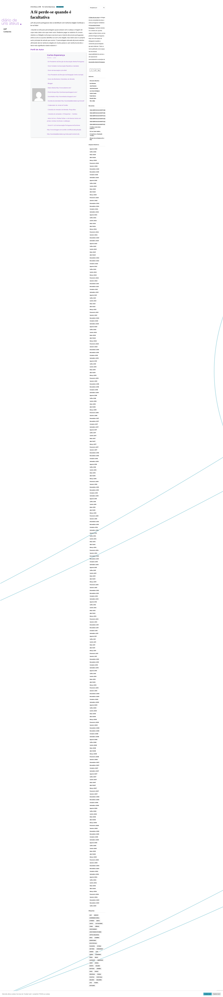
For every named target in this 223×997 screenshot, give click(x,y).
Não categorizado (60, 6)
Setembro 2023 (94, 240)
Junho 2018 (93, 401)
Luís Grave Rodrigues (95, 91)
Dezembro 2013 (94, 556)
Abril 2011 (92, 647)
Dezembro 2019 (94, 349)
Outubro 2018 (94, 389)
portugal (99, 977)
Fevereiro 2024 (94, 232)
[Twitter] (95, 70)
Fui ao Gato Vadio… (95, 131)
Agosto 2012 (93, 602)
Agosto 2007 (93, 774)
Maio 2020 (93, 335)
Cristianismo (93, 929)
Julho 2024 (93, 217)
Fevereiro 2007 (94, 791)
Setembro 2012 (94, 599)
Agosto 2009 (93, 705)
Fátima (99, 946)
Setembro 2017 (94, 427)
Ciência (97, 926)
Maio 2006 (93, 817)
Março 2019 (93, 375)
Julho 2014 (93, 536)
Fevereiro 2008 (94, 756)
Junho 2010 (93, 676)
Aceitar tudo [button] (207, 994)
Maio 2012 (92, 610)
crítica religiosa (94, 934)
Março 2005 (93, 857)
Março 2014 (93, 547)
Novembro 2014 (94, 524)
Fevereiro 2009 (94, 722)
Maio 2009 (93, 713)
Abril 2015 (92, 510)
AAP (5, 29)
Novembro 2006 (94, 799)
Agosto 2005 (93, 842)
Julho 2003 (93, 905)
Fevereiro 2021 (94, 312)
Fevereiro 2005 (94, 860)
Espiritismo (93, 940)
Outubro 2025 (94, 174)
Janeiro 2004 (94, 897)
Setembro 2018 (94, 392)
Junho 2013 (93, 573)
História (92, 949)
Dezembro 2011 (94, 625)
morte (91, 965)
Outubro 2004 (94, 871)
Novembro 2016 (94, 455)
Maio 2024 (93, 223)
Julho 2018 (93, 398)
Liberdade (100, 960)
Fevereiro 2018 (94, 412)
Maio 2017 (92, 438)
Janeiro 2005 (93, 862)
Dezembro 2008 (94, 728)
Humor (91, 951)
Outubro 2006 (94, 802)
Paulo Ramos (93, 96)
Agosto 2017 (93, 430)
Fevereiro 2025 (94, 197)
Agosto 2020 (93, 326)
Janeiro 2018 (93, 415)
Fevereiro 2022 (94, 278)
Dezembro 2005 (94, 831)
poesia (99, 974)
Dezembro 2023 (94, 237)
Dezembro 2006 (94, 796)
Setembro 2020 (94, 323)
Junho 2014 (93, 539)
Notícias (92, 968)
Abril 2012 (92, 613)
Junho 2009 (93, 710)
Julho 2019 (93, 364)
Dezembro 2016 (94, 452)
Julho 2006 (93, 811)
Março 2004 (93, 891)
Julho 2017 (93, 432)
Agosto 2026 (93, 149)
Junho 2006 (93, 814)
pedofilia (92, 974)
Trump (96, 982)
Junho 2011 (93, 642)
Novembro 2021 (94, 286)
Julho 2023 (93, 246)
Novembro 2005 (94, 834)
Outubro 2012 (94, 596)
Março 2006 (93, 822)
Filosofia (92, 946)
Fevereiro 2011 (94, 653)
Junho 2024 (93, 220)
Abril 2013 (92, 579)
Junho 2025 (93, 186)
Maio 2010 (93, 679)
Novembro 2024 (94, 206)
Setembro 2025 (94, 177)
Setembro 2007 (94, 771)
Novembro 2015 (94, 490)
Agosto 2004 (93, 877)
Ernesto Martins (94, 80)
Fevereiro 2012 (94, 619)
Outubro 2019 (94, 355)
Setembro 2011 (94, 633)
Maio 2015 (92, 507)
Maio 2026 (93, 154)
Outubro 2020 (94, 321)
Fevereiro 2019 (94, 378)
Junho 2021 (93, 300)
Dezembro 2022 (94, 258)
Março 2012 (93, 616)
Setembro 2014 (94, 530)
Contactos (7, 32)
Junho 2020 (93, 332)
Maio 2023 (93, 252)
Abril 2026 (93, 157)
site (91, 982)
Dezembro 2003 (94, 900)
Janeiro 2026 (93, 166)
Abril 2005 (93, 854)
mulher (98, 965)
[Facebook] (91, 70)
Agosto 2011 (93, 636)
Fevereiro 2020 (94, 344)
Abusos (96, 915)
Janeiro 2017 (93, 450)
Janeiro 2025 (93, 200)
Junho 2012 (93, 607)
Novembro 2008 (94, 731)
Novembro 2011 (94, 627)
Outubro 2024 (94, 209)
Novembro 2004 (94, 868)
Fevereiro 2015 (94, 516)
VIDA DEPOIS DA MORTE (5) (97, 113)
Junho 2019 (93, 366)
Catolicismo (98, 923)
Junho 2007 (93, 779)
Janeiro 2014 (93, 553)
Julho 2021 (93, 298)
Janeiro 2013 (93, 587)
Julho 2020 (93, 329)
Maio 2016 (92, 473)
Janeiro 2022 (93, 281)
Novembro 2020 (94, 318)
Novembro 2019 (94, 352)
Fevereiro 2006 (94, 825)
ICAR (97, 951)
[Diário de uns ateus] (11, 14)
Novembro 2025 (94, 172)
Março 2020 (93, 341)
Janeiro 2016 (93, 484)
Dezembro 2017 (94, 418)
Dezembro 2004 (94, 865)
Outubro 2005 (94, 837)
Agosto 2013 (93, 567)
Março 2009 (93, 719)
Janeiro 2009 (93, 725)
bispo (98, 920)
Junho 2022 (93, 272)
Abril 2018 (92, 407)
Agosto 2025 (93, 180)
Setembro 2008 (94, 736)
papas (96, 971)
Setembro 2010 (94, 667)
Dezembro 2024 (94, 203)
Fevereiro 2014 (94, 550)
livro (91, 963)
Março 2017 (93, 444)
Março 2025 (93, 194)
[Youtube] (98, 70)
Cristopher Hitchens (95, 932)
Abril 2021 (92, 306)
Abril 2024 (93, 226)
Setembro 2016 (94, 461)
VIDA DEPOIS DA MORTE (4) (97, 115)
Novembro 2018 (94, 387)
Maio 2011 (92, 645)
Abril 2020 (93, 338)
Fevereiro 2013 (94, 584)
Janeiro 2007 (93, 794)
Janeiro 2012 (93, 622)
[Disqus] (58, 162)
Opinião (99, 968)
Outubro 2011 (93, 630)
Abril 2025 (93, 192)
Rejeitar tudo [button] (216, 994)
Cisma (91, 926)
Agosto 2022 (93, 266)
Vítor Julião (92, 101)
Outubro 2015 (94, 493)
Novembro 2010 (94, 662)
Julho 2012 (93, 604)
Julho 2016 (93, 467)
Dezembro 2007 (94, 762)
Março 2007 (93, 788)
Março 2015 (93, 513)
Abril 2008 (93, 751)
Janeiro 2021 (93, 315)
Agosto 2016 (93, 464)
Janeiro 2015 (93, 518)
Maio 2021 (92, 303)
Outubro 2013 (94, 561)
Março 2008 (93, 754)
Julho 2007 (93, 776)
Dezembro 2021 (94, 283)
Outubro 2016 (94, 458)
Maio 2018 (93, 404)
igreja (91, 954)
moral (96, 963)
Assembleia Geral (94, 918)
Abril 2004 (93, 888)
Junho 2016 (93, 470)
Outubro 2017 (94, 424)
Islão (91, 957)
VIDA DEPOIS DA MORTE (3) (97, 118)
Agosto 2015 (93, 498)
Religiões (99, 980)
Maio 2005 (93, 851)
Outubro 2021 (94, 289)
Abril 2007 (93, 785)
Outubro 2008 (94, 733)
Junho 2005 (93, 848)
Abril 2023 (93, 255)
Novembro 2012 (94, 593)
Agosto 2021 (93, 295)
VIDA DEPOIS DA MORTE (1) (97, 124)
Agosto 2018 (93, 395)
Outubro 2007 (94, 768)
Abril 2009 (93, 716)
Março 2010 (93, 685)
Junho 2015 (93, 504)
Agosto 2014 (93, 533)
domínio (97, 937)
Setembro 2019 (94, 358)
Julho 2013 (93, 570)
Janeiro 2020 (93, 346)
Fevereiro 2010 (94, 688)
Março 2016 (93, 478)
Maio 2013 (92, 576)
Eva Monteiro (93, 83)
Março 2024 (93, 229)
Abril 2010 (92, 682)
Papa (91, 971)
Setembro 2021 (94, 292)
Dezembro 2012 (94, 590)
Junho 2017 (93, 435)
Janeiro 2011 (93, 656)
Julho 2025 (93, 183)
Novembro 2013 (94, 559)
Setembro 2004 (94, 874)
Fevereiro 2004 (94, 894)
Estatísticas (93, 943)
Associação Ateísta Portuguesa (97, 62)
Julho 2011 (93, 639)
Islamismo (98, 954)
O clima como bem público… (95, 127)
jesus (96, 957)
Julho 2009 (93, 708)
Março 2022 (93, 275)
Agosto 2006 (93, 808)
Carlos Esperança (56, 55)
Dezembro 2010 (94, 659)
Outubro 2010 (94, 665)
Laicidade (92, 960)
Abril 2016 (92, 475)
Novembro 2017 (94, 421)
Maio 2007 (93, 782)
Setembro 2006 (94, 805)
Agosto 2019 (93, 361)
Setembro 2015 (94, 495)
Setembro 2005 (94, 839)
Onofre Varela (93, 93)
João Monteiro (93, 86)
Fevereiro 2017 (94, 447)
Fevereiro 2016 (94, 481)
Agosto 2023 (93, 243)
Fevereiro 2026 (94, 163)
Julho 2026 (93, 151)
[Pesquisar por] (103, 7)
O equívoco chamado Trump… (96, 134)
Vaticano (92, 985)
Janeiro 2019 (93, 381)
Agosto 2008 (93, 739)
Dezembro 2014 (94, 521)
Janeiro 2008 (94, 759)
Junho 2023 (93, 249)
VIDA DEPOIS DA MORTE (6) (97, 110)
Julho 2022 (93, 269)
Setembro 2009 (94, 702)
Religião (92, 980)
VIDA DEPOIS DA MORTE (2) (97, 121)
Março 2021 (93, 309)
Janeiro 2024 (93, 235)
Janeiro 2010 (93, 690)
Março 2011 (93, 650)
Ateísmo (92, 920)
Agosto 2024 (93, 215)
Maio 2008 (93, 748)
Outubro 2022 (94, 263)
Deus (91, 937)
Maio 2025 (93, 189)
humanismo (100, 949)
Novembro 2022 (94, 260)
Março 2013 (93, 581)
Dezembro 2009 (94, 693)
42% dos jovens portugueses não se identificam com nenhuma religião (53, 23)
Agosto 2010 (93, 670)
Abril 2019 (92, 372)
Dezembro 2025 (94, 169)
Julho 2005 (93, 845)
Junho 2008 (93, 745)
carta (91, 923)
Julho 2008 (93, 742)
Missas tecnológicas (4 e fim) (97, 138)
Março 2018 (93, 410)
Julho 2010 (93, 673)
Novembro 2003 (94, 903)
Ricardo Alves (93, 98)
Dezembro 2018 (94, 384)
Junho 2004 (93, 883)
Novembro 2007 (94, 765)
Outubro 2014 (94, 527)
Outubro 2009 (94, 699)
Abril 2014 (92, 544)
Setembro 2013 (94, 564)
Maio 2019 (92, 369)
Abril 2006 (93, 819)
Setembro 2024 (94, 212)
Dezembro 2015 (94, 487)
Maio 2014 (93, 541)
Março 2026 (93, 160)
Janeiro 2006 (93, 828)
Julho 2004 (93, 880)
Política (92, 977)
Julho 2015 (93, 501)
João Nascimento (94, 88)
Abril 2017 (92, 441)
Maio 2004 (93, 885)
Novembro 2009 (94, 696)
